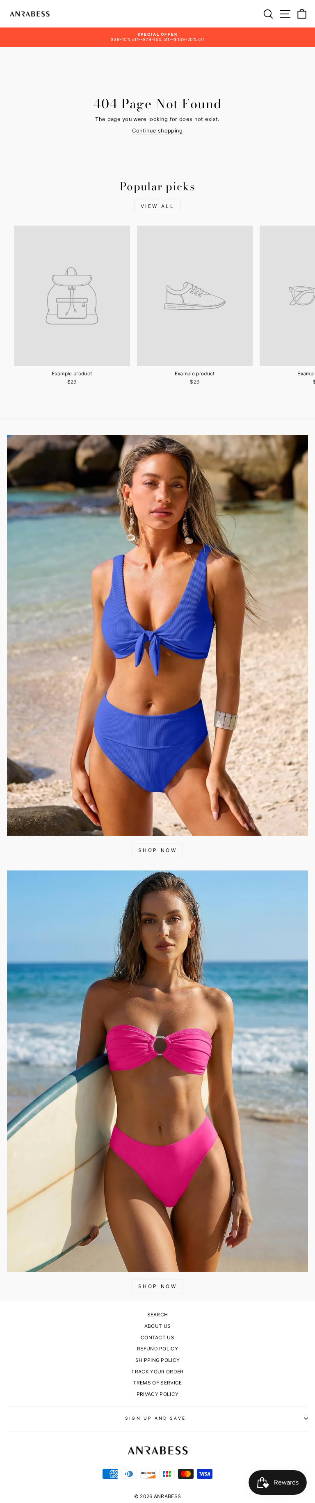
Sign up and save (155, 1418)
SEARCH (157, 1314)
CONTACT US (157, 1337)
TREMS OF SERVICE (157, 1383)
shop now (157, 1286)
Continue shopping (157, 131)
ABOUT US (157, 1326)
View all (158, 206)
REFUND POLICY (157, 1348)
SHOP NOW (157, 850)
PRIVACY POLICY (158, 1394)
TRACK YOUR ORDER (157, 1371)
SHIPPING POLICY (157, 1360)
